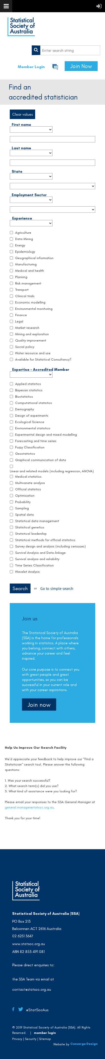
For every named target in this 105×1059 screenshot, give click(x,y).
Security (30, 1039)
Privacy (17, 1039)
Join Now (81, 66)
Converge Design (84, 1044)
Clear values (22, 114)
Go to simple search (56, 588)
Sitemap (45, 1039)
